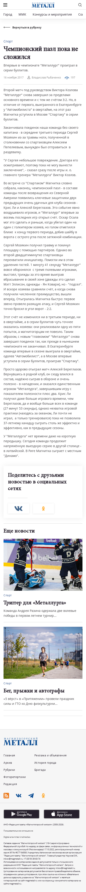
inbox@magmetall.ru (13, 858)
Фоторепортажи (15, 777)
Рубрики (9, 770)
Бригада (40, 770)
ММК (22, 14)
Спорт (8, 41)
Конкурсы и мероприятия (53, 14)
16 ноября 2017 (14, 77)
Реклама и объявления (50, 755)
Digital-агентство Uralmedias (17, 837)
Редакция (10, 784)
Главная (9, 755)
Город (7, 14)
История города (45, 763)
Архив (8, 763)
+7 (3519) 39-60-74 (32, 858)
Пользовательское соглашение (18, 830)
